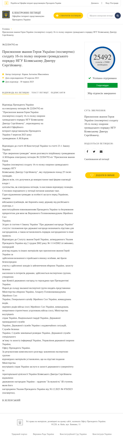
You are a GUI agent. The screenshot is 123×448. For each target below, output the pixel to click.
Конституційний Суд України (73, 434)
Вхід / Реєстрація (112, 3)
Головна (6, 28)
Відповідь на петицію (15, 92)
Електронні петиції (26, 12)
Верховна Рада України (43, 434)
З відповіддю (102, 85)
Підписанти (58, 92)
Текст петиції (40, 92)
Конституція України (102, 434)
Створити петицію (70, 15)
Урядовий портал (19, 434)
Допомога (95, 3)
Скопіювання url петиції (96, 159)
